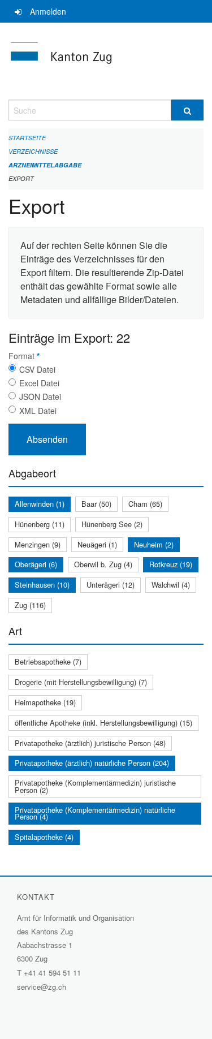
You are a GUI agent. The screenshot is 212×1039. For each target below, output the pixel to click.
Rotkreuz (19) (170, 564)
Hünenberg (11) (39, 524)
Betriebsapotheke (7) (48, 661)
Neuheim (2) (154, 544)
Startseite (27, 137)
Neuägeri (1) (97, 544)
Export (21, 178)
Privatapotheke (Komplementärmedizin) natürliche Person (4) (95, 813)
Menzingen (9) (37, 544)
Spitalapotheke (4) (44, 836)
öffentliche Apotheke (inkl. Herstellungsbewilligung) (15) (103, 722)
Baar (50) (96, 503)
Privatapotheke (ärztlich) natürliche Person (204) (92, 762)
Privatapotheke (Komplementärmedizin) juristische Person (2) (95, 786)
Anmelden (48, 11)
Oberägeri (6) (36, 564)
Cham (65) (145, 503)
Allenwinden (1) (39, 503)
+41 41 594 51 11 (52, 972)
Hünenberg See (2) (111, 524)
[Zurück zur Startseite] (106, 61)
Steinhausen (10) (42, 584)
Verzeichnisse (33, 151)
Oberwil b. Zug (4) (103, 564)
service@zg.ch (41, 986)
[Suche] (187, 110)
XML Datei (38, 410)
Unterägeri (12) (110, 584)
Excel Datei (39, 383)
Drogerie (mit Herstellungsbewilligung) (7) (81, 681)
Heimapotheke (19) (45, 702)
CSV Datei (37, 369)
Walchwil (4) (171, 584)
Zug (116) (30, 605)
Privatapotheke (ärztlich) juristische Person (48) (90, 743)
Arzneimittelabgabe (44, 165)
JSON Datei (40, 396)
